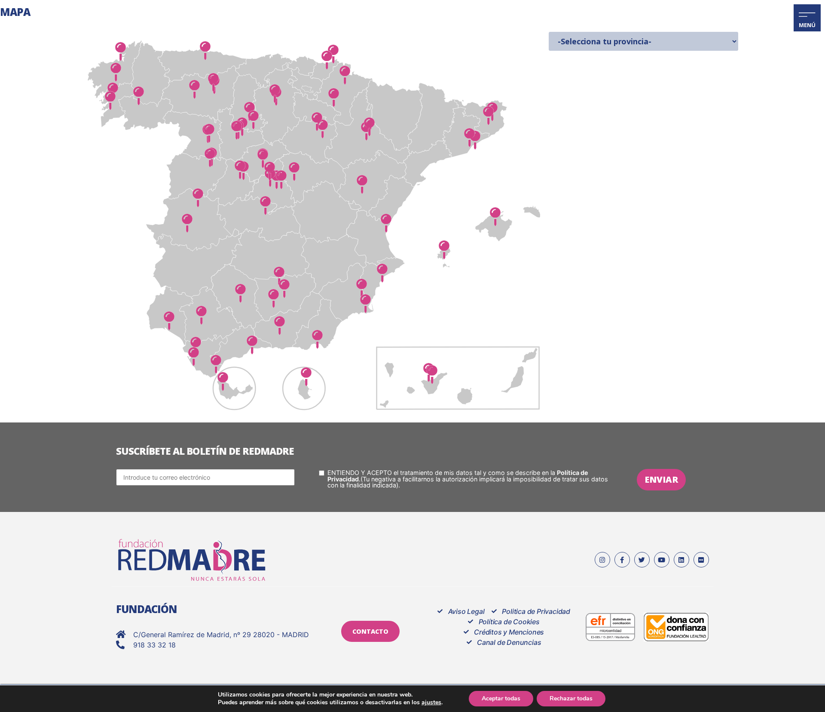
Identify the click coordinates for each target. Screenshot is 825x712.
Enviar (661, 479)
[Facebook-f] (622, 559)
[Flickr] (701, 559)
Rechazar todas (571, 698)
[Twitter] (642, 559)
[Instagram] (602, 559)
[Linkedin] (681, 559)
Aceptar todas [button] (501, 698)
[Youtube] (661, 559)
